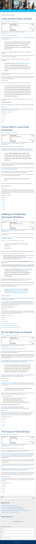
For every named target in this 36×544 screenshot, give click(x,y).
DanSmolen (16, 21)
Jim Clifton (4, 240)
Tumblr (3, 205)
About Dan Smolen (4, 10)
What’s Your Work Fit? (12, 10)
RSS (6, 33)
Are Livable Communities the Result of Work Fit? (10, 505)
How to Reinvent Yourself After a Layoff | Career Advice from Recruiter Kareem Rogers (16, 510)
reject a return (7, 280)
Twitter (3, 207)
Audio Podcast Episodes (21, 10)
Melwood (24, 472)
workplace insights (23, 269)
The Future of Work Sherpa (15, 431)
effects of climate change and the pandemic (14, 37)
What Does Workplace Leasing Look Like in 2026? (10, 512)
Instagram (3, 201)
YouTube (3, 209)
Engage (28, 10)
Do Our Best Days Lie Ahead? (16, 332)
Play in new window (7, 143)
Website (3, 199)
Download (13, 143)
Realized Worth (8, 382)
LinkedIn (3, 203)
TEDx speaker (28, 312)
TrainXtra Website (5, 321)
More (8, 33)
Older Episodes (10, 21)
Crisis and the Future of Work (16, 18)
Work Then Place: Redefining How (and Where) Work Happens (12, 507)
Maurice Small (8, 171)
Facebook (3, 422)
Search (2, 496)
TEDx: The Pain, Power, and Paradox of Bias (9, 323)
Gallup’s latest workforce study (8, 237)
